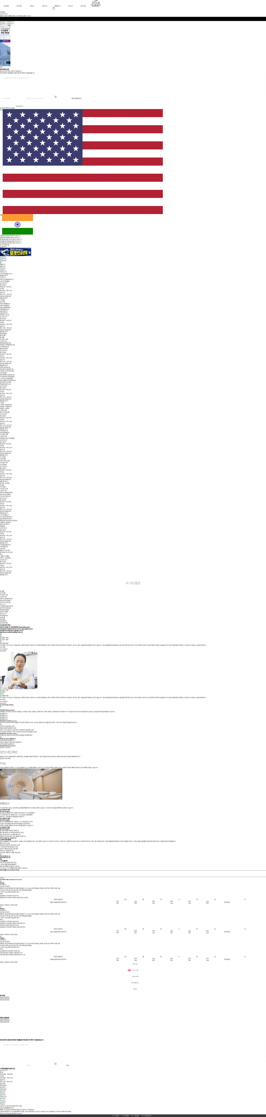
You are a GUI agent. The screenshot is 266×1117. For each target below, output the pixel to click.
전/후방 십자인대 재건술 (7, 371)
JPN (1, 237)
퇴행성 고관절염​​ (4, 408)
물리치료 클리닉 (4, 524)
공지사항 (2, 302)
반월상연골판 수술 (5, 384)
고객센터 (2, 300)
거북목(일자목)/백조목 (6, 606)
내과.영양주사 (4, 546)
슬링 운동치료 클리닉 (6, 518)
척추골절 (2, 619)
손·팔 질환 (3, 459)
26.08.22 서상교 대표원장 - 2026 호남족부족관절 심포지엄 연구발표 (17, 1002)
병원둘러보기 (57, 6)
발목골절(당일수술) (5, 343)
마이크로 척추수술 (5, 496)
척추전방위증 (4, 623)
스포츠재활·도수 (4, 515)
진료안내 (32, 6)
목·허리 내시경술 (4, 483)
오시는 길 (70, 6)
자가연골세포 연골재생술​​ (7, 376)
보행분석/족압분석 (5, 522)
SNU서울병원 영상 (5, 307)
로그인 (2, 245)
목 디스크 (2, 604)
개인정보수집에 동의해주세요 (64, 96)
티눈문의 (3, 1024)
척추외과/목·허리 (58, 902)
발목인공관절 (4, 348)
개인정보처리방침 (10, 1109)
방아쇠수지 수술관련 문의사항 (8, 1031)
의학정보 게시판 (4, 315)
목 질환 (2, 485)
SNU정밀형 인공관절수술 (7, 374)
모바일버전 (31, 1109)
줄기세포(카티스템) (5, 382)
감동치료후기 (4, 313)
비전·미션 (2, 268)
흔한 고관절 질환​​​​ (4, 412)
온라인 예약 (14, 905)
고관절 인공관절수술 (6, 404)
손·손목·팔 (3, 457)
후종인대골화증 (4, 610)
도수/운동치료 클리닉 (6, 517)
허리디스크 (3, 613)
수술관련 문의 (4, 1028)
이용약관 (18, 1109)
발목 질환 (2, 335)
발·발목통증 (3, 333)
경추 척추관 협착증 (5, 608)
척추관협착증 (4, 615)
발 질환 (2, 337)
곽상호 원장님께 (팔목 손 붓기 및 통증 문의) (11, 1034)
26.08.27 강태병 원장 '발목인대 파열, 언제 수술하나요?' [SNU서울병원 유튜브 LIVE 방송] (22, 1008)
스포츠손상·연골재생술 (6, 378)
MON (1, 241)
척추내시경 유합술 (5, 494)
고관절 (2, 403)
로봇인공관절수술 (5, 367)
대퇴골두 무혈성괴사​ (6, 406)
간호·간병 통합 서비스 (6, 274)
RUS (1, 239)
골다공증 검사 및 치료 (6, 552)
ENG (1, 110)
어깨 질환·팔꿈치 (4, 432)
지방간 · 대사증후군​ (5, 558)
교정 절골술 (3, 373)
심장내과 (2, 548)
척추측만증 (3, 621)
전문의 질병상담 (4, 305)
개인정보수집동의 (61, 1063)
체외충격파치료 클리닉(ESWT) (8, 520)
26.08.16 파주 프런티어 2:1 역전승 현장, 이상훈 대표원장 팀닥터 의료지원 (18, 1012)
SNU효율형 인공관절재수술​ (8, 380)
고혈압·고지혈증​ (4, 556)
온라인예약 (6, 6)
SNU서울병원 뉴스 (5, 303)
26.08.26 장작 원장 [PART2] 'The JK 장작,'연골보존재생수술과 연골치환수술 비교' (20, 1015)
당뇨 (1, 554)
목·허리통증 (8, 104)
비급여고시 (24, 1109)
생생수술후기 (4, 311)
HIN (1, 215)
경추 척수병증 (4, 612)
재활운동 (2, 526)
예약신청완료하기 (76, 98)
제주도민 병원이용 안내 (6, 279)
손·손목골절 (3, 464)
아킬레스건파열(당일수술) (7, 345)
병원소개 (2, 264)
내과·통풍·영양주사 (5, 545)
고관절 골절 (3, 410)
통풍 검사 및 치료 (5, 550)
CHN (1, 235)
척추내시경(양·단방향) (6, 492)
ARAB (2, 243)
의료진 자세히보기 (5, 905)
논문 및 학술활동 (4, 281)
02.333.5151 (19, 106)
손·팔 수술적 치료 (5, 460)
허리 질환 (2, 487)
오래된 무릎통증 (5, 1037)
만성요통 (2, 617)
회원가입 (6, 245)
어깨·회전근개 (4, 431)
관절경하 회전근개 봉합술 (7, 438)
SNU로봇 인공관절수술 (6, 369)
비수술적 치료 (4, 339)
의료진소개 (44, 6)
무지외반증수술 (4, 346)
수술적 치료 (3, 341)
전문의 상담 (83, 6)
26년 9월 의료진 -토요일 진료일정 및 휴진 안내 (12, 1005)
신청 (67, 1065)
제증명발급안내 (4, 309)
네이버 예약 (19, 6)
